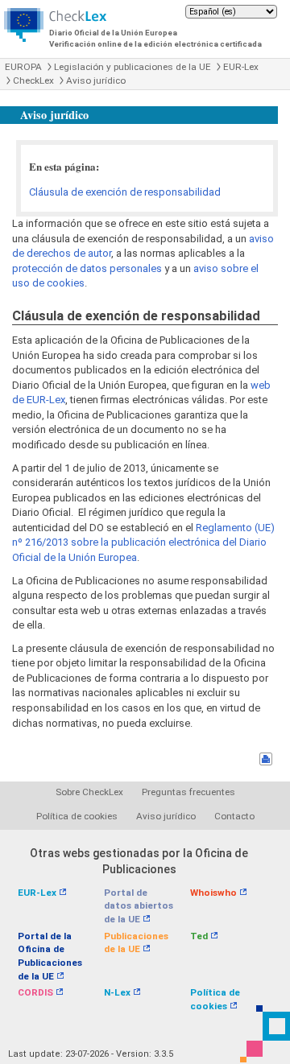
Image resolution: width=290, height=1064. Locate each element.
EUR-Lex (241, 66)
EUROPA (23, 66)
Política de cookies (77, 816)
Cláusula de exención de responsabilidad (125, 192)
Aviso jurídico (96, 80)
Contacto (234, 816)
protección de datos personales (87, 268)
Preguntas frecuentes (188, 792)
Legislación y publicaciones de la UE (132, 66)
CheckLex (33, 80)
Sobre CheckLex (89, 792)
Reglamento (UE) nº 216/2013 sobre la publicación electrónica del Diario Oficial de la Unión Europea (143, 542)
